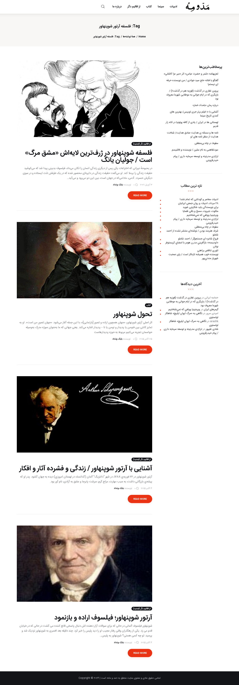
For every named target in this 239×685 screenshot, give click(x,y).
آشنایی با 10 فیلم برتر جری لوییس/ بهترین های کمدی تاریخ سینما (194, 114)
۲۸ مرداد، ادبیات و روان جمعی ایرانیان (198, 203)
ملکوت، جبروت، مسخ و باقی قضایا (200, 211)
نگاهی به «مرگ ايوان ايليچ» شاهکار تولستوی (191, 315)
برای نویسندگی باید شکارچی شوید (200, 207)
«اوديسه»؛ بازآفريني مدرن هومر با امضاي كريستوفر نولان (191, 244)
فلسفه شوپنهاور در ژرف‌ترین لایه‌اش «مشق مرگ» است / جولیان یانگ (88, 157)
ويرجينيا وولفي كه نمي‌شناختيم (202, 215)
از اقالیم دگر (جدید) (142, 144)
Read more (140, 195)
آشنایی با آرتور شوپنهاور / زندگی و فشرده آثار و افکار (85, 468)
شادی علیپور (212, 329)
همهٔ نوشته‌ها (129, 37)
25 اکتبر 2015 (145, 339)
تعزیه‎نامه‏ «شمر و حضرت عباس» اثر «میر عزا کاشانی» (191, 74)
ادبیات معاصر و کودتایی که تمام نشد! (199, 199)
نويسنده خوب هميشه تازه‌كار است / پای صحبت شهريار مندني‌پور (193, 256)
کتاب (148, 305)
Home (142, 37)
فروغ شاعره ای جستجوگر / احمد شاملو (198, 239)
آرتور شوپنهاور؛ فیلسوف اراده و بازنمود (103, 617)
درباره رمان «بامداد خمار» (205, 105)
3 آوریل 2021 (146, 185)
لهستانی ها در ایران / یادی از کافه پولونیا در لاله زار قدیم (192, 124)
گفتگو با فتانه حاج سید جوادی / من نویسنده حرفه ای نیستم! (192, 82)
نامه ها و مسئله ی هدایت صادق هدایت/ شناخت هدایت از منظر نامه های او (192, 135)
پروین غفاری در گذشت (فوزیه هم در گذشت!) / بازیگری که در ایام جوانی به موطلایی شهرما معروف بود (192, 95)
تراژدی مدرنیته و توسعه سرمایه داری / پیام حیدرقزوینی (195, 158)
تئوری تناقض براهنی (207, 250)
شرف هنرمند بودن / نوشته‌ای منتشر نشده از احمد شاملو (192, 233)
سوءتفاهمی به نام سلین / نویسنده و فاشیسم (195, 150)
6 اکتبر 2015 (146, 488)
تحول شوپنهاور (133, 314)
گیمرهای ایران (211, 309)
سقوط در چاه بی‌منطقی (206, 143)
